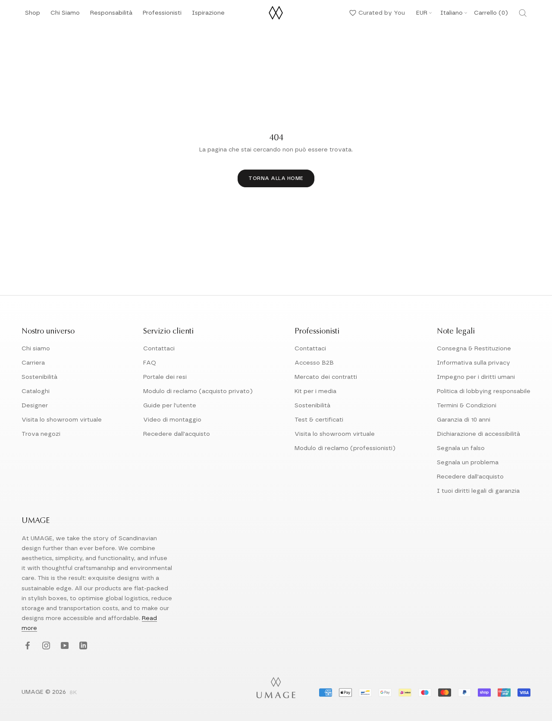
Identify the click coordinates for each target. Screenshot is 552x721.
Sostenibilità (39, 377)
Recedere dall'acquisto (176, 434)
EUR (421, 13)
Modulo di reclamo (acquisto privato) (198, 391)
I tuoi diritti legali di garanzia (478, 491)
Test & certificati (319, 420)
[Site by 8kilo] (73, 693)
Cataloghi (36, 391)
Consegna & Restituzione (474, 349)
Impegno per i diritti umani (476, 377)
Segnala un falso (461, 448)
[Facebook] (26, 646)
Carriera (33, 363)
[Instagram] (45, 646)
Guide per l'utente (169, 406)
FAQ (149, 363)
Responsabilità (111, 15)
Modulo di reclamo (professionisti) (345, 448)
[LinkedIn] (82, 646)
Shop (32, 15)
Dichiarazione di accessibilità (478, 434)
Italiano (451, 13)
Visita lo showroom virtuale (62, 420)
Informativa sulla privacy (473, 363)
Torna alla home (276, 178)
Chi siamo (36, 349)
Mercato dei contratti (326, 377)
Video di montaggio (172, 420)
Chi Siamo (65, 15)
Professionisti (162, 13)
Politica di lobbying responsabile (483, 391)
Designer (35, 406)
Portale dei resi (165, 377)
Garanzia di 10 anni (463, 420)
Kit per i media (315, 391)
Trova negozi (41, 434)
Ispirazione (208, 15)
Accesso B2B (314, 363)
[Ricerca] (522, 13)
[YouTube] (64, 646)
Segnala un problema (468, 463)
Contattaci (159, 349)
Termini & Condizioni (466, 406)
